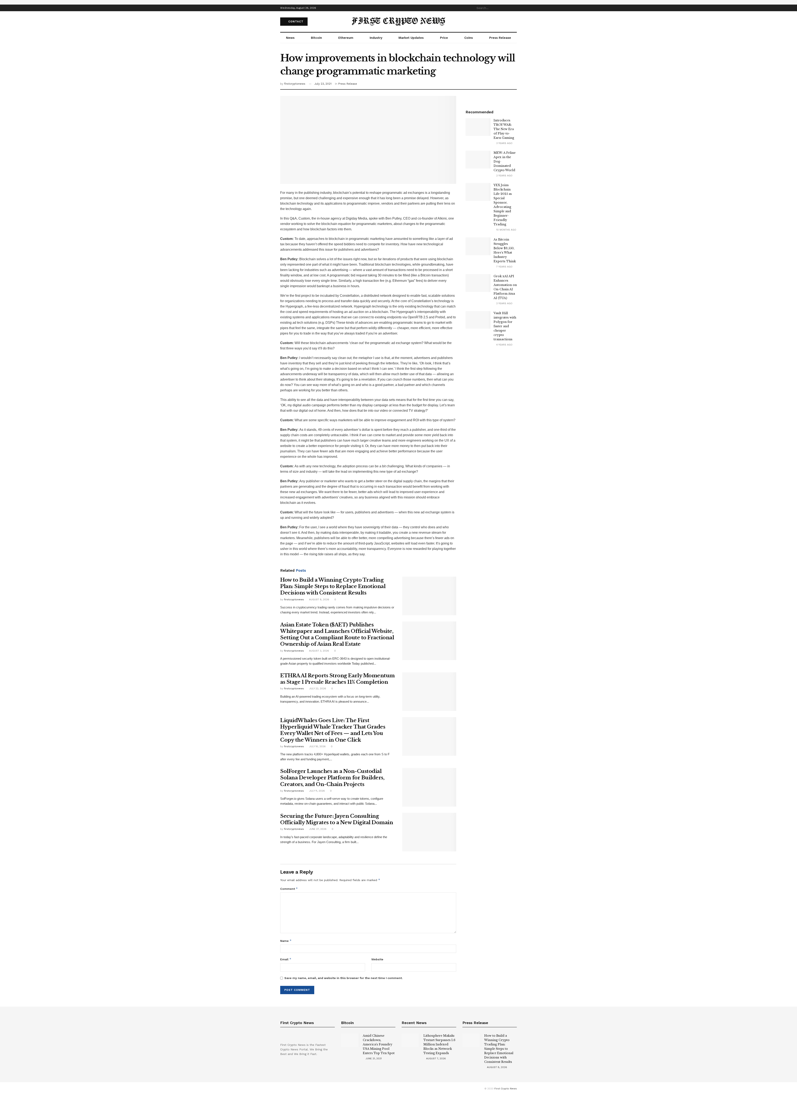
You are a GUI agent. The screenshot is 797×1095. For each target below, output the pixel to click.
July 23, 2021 (322, 83)
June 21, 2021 (373, 1058)
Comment (289, 889)
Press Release (500, 38)
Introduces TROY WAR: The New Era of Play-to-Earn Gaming (504, 129)
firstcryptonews (294, 83)
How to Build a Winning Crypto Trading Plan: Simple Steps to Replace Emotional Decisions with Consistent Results (332, 586)
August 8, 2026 (318, 599)
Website (377, 959)
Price (444, 38)
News (290, 38)
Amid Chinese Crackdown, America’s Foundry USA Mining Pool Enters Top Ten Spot (379, 1044)
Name (286, 941)
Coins (468, 38)
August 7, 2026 (435, 1058)
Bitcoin (316, 38)
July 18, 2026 (317, 746)
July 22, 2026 (317, 688)
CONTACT (295, 21)
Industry (376, 38)
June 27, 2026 (317, 829)
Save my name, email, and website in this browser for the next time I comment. (343, 978)
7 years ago (503, 266)
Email (285, 959)
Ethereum (345, 38)
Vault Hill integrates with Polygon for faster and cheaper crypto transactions (505, 326)
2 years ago (503, 175)
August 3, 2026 (318, 650)
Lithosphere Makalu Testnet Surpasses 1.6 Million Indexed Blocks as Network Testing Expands (439, 1044)
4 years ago (503, 344)
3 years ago (503, 143)
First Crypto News (505, 1088)
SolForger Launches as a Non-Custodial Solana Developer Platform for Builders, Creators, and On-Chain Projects (332, 777)
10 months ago (505, 229)
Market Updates (411, 38)
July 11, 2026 (316, 790)
